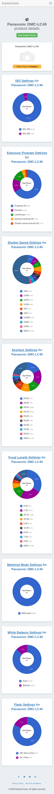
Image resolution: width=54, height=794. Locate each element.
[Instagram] (35, 777)
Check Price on (27, 66)
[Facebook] (18, 777)
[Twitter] (24, 777)
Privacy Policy (17, 783)
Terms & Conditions (33, 783)
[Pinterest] (29, 777)
